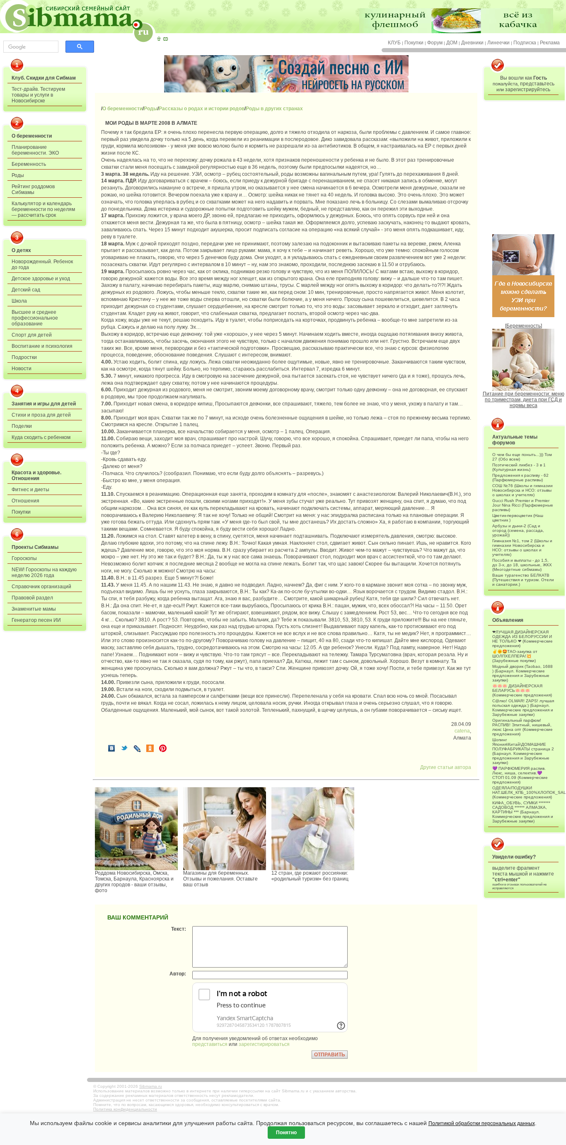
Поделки (22, 426)
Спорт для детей (32, 335)
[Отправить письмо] (165, 38)
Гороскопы (24, 558)
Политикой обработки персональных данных (481, 1123)
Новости (21, 368)
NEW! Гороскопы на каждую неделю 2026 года (44, 572)
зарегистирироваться (264, 1044)
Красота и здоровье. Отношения (36, 475)
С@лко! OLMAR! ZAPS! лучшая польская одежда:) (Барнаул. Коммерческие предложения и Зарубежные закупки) (523, 708)
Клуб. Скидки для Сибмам (44, 78)
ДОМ (451, 43)
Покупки (413, 43)
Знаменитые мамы (34, 609)
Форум (435, 43)
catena (462, 731)
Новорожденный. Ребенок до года (42, 264)
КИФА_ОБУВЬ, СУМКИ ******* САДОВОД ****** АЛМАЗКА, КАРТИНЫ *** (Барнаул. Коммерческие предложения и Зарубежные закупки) (522, 812)
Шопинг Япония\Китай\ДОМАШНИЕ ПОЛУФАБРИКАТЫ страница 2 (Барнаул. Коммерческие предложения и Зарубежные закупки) (523, 751)
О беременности (32, 136)
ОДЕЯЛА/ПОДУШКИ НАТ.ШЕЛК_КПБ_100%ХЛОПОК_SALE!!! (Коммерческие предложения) (523, 792)
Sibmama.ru (150, 1086)
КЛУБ (394, 43)
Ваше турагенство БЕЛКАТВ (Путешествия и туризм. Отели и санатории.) (523, 580)
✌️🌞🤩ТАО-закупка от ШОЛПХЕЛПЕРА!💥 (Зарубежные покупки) (514, 656)
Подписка (524, 43)
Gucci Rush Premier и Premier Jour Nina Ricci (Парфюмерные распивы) (522, 505)
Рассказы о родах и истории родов (201, 109)
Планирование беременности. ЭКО (35, 150)
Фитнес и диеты (30, 489)
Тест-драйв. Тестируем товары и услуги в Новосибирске (38, 95)
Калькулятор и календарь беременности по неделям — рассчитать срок (43, 209)
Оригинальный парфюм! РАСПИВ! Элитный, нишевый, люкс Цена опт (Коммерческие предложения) (522, 727)
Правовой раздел (32, 598)
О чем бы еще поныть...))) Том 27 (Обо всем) (522, 456)
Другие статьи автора (445, 767)
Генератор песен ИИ (36, 620)
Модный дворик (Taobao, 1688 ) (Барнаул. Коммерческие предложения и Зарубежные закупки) (522, 673)
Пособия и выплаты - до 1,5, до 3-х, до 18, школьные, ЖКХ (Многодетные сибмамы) (522, 565)
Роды (18, 175)
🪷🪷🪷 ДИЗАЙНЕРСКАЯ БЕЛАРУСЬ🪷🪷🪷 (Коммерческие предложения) (522, 690)
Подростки (24, 357)
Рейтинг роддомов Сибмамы (33, 189)
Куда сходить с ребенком (41, 437)
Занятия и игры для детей (44, 404)
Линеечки (498, 43)
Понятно (286, 1132)
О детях (21, 250)
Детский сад (26, 290)
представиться (209, 1044)
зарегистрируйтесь (527, 89)
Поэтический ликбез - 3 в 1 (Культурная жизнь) (519, 467)
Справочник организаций (41, 586)
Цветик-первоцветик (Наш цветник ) (517, 517)
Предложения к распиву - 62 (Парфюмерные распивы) (520, 477)
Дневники (472, 43)
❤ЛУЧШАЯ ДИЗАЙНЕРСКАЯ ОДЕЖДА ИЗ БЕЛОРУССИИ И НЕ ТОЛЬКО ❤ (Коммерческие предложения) (522, 639)
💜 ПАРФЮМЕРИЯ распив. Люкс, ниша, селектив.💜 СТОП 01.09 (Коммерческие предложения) (520, 775)
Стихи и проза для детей (41, 415)
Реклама (550, 43)
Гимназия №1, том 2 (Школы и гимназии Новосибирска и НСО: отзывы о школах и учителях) (522, 548)
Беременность (29, 164)
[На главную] (158, 38)
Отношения (25, 501)
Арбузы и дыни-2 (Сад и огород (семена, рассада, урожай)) (518, 530)
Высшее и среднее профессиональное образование (35, 318)
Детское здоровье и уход (41, 278)
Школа (19, 301)
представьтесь (537, 84)
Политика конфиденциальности (125, 1109)
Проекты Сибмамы (35, 547)
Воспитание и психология (42, 346)
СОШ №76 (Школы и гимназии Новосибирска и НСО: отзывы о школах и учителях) (522, 490)
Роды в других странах (274, 109)
